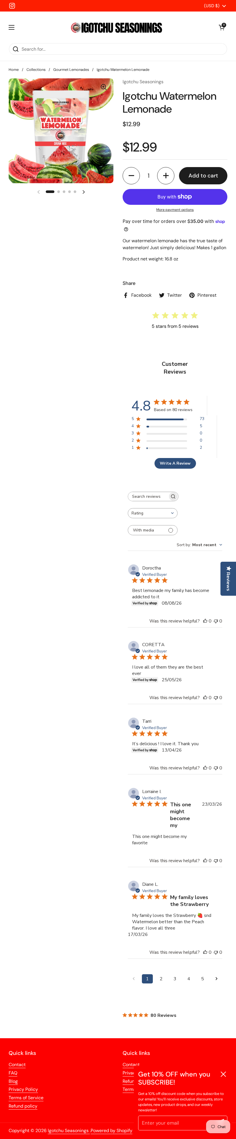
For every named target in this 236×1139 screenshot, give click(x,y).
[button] (131, 175)
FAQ (13, 1073)
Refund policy (23, 1106)
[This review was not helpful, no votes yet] (216, 621)
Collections (35, 69)
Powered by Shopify (111, 1130)
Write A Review (175, 463)
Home (14, 69)
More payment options (175, 209)
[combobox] (153, 513)
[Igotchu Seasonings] (117, 27)
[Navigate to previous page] (133, 978)
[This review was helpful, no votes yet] (205, 621)
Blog (13, 1081)
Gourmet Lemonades (71, 69)
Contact (17, 1065)
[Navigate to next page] (216, 978)
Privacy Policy (23, 1089)
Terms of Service (26, 1098)
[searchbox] (148, 496)
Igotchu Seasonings (69, 1130)
